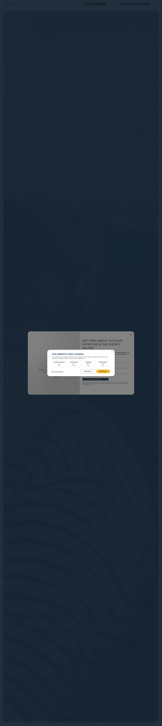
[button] (57, 372)
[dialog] (81, 363)
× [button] (112, 351)
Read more (81, 358)
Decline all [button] (88, 371)
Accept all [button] (103, 371)
